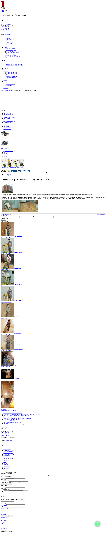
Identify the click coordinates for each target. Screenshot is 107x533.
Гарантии (8, 40)
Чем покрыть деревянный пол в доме (12, 422)
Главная (3, 90)
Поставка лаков (7, 129)
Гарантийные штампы (11, 76)
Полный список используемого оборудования (12, 167)
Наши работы (8, 90)
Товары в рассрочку (11, 77)
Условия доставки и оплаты (13, 74)
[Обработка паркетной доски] (29, 212)
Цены (4, 60)
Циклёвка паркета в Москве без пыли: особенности (16, 415)
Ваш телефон (36, 216)
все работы (3, 409)
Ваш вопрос (4, 528)
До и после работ (10, 84)
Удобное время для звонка (7, 482)
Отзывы (8, 38)
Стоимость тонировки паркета (14, 64)
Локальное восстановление (13, 56)
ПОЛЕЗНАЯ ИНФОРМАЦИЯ (8, 410)
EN (3, 11)
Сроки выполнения (8, 151)
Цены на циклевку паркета (13, 61)
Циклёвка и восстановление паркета (12, 413)
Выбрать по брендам (11, 73)
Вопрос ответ (6, 469)
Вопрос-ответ (6, 156)
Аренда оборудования (8, 127)
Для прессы (9, 43)
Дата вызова (4, 497)
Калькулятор (6, 68)
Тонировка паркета (11, 54)
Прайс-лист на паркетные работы (14, 65)
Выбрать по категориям (12, 72)
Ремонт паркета (10, 51)
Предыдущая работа (6, 214)
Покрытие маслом (8, 118)
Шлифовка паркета (11, 50)
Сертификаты (9, 42)
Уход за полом (6, 126)
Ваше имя (3, 216)
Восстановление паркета (12, 52)
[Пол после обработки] (7, 407)
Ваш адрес (3, 496)
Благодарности (10, 39)
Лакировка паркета (11, 55)
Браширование (7, 123)
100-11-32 (5, 28)
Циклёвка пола (7, 423)
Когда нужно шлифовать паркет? (11, 419)
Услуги (5, 47)
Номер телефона (5, 480)
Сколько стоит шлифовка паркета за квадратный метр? (17, 418)
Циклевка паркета (10, 48)
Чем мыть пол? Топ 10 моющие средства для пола (15, 420)
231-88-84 (5, 29)
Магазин (5, 71)
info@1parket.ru (8, 34)
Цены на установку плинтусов (14, 63)
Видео (8, 44)
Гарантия (5, 152)
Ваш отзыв (3, 514)
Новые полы (4, 10)
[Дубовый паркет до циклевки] (7, 397)
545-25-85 (5, 26)
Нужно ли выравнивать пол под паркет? (13, 424)
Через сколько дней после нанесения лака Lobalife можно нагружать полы (21, 414)
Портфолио (6, 82)
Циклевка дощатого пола (9, 416)
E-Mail (2, 491)
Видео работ (9, 85)
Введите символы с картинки (8, 499)
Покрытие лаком (7, 119)
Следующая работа (101, 214)
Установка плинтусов (11, 57)
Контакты (5, 88)
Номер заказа (4, 505)
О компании (6, 36)
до (23, 482)
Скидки (5, 153)
